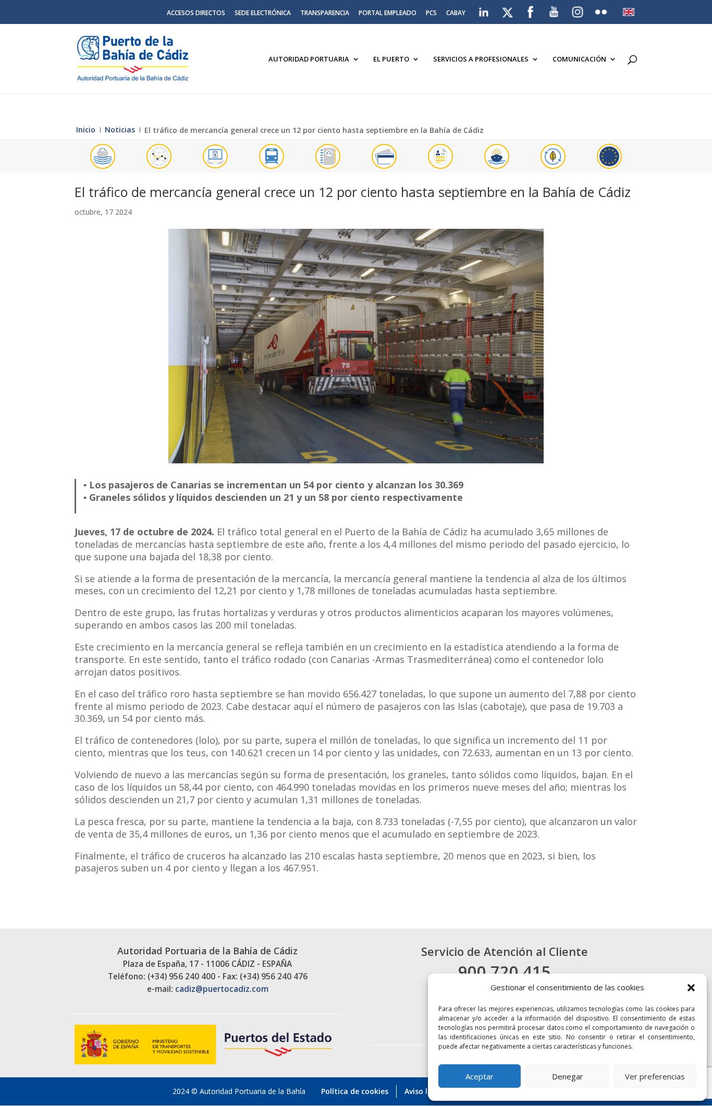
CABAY (455, 13)
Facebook (530, 10)
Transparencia (324, 13)
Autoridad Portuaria (308, 59)
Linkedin (484, 10)
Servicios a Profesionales (481, 59)
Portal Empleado (387, 13)
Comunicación (579, 59)
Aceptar (479, 1076)
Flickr (602, 10)
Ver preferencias (655, 1076)
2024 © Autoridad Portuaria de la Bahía (239, 1091)
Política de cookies (354, 1091)
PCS (431, 13)
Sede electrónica (263, 13)
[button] (691, 987)
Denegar (567, 1076)
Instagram (578, 12)
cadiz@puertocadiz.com (221, 989)
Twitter (508, 10)
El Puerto (391, 59)
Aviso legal (423, 1091)
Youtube (554, 10)
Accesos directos (196, 13)
